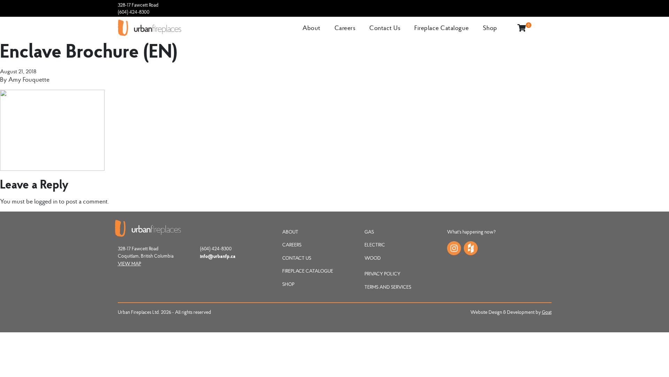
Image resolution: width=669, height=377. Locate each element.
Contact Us (384, 28)
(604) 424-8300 (133, 12)
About (311, 28)
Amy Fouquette (28, 79)
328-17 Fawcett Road (138, 5)
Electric (374, 245)
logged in (45, 201)
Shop (490, 28)
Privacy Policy (382, 274)
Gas (369, 232)
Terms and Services (387, 287)
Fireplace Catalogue (441, 28)
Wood (372, 258)
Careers (345, 28)
